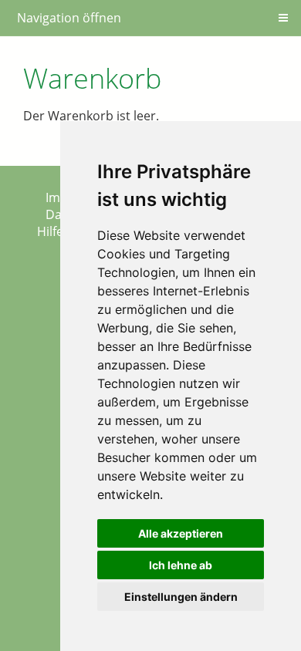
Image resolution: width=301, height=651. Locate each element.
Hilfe (50, 231)
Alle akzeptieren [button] (180, 533)
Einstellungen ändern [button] (181, 596)
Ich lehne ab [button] (180, 565)
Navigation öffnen (69, 17)
